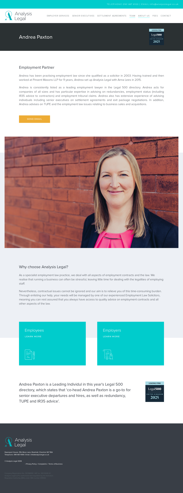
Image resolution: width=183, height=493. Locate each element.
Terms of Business (55, 464)
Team (132, 15)
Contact (166, 15)
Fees (155, 15)
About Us (144, 15)
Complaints (42, 464)
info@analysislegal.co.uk (164, 4)
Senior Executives (83, 15)
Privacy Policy (31, 464)
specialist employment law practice (47, 275)
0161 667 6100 (131, 4)
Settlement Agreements (111, 15)
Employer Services (58, 15)
